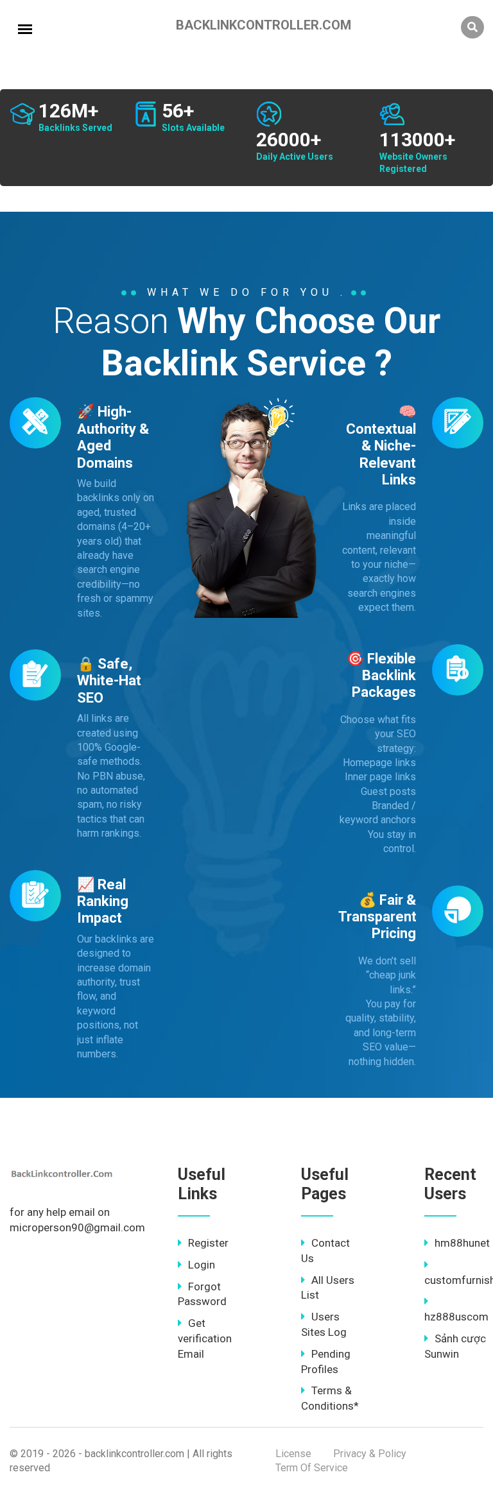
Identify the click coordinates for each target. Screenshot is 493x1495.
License (293, 1454)
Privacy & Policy (369, 1454)
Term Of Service (311, 1468)
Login (201, 1264)
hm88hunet (462, 1242)
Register (208, 1242)
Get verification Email (205, 1338)
